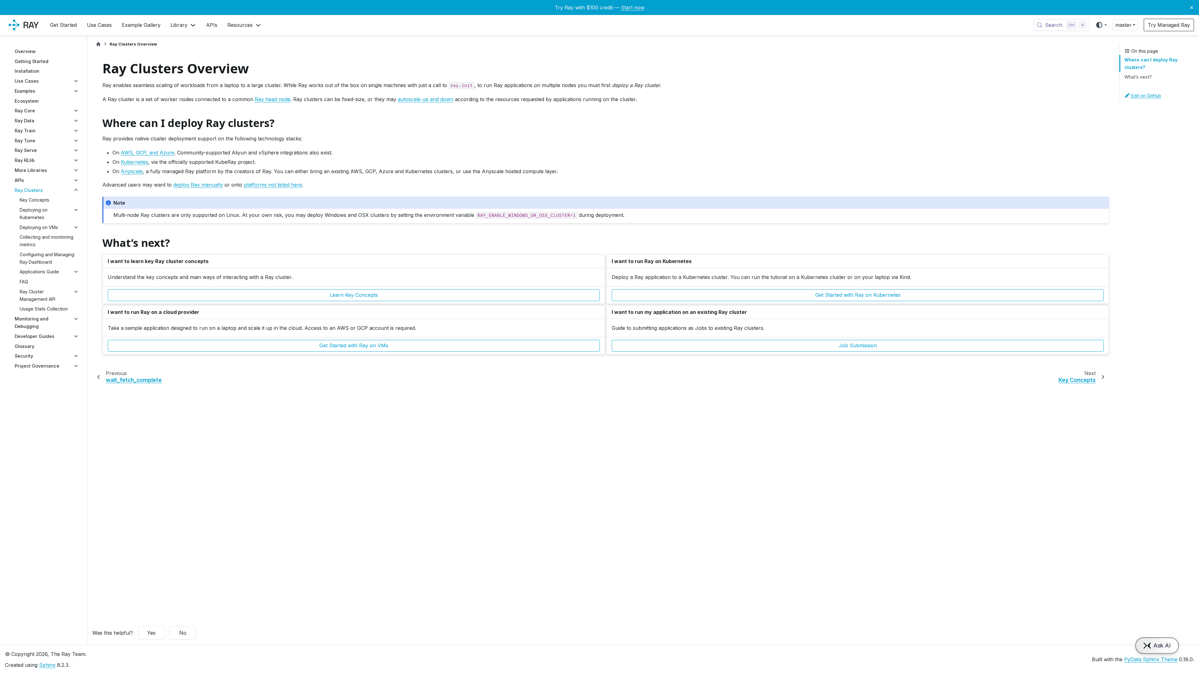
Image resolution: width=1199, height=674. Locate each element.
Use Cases (27, 81)
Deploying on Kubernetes (33, 213)
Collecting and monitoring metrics (46, 240)
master (1123, 25)
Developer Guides (34, 336)
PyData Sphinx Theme (1150, 659)
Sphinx (47, 665)
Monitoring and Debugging (31, 322)
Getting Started (31, 61)
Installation (27, 71)
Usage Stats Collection (44, 308)
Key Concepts (34, 200)
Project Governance (37, 366)
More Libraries (31, 170)
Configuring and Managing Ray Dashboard (47, 258)
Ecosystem (26, 101)
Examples (25, 91)
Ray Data (24, 120)
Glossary (24, 346)
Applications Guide (39, 271)
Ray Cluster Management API (37, 295)
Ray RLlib (25, 160)
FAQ (24, 281)
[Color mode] (1101, 25)
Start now (632, 7)
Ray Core (25, 110)
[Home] (98, 44)
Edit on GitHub (1145, 95)
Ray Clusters (29, 190)
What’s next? (1138, 77)
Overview (25, 51)
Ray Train (25, 130)
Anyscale (132, 171)
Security (24, 356)
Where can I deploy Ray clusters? (1150, 63)
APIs (19, 180)
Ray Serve (26, 150)
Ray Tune (25, 140)
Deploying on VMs (39, 227)
